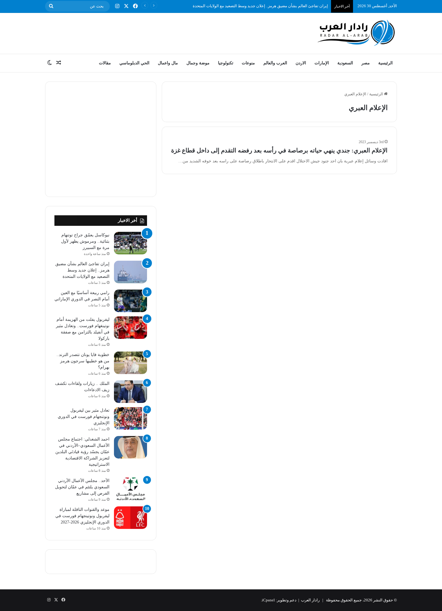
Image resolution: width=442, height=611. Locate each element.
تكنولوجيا (225, 63)
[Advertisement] (160, 32)
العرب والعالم (275, 63)
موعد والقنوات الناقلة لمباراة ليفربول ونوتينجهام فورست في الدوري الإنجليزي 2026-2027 (82, 515)
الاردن (301, 63)
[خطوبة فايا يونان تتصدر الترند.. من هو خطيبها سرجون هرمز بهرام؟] (130, 363)
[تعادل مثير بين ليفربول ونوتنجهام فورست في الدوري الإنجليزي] (130, 418)
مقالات (105, 63)
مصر (365, 63)
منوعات (248, 63)
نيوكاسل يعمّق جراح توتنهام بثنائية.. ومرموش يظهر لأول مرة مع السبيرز (85, 241)
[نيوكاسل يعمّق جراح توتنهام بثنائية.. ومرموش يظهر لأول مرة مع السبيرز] (130, 243)
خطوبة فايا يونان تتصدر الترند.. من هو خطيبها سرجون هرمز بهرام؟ (83, 361)
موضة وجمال (198, 63)
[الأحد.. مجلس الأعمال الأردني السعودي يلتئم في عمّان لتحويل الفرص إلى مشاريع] (130, 488)
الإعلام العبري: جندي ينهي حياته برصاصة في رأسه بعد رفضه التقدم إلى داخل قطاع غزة (279, 150)
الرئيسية (385, 63)
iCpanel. (268, 600)
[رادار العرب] (356, 32)
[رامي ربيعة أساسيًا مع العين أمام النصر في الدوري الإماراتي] (130, 301)
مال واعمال (168, 63)
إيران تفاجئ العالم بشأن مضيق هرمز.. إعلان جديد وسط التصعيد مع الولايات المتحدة (260, 6)
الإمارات (322, 63)
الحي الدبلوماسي (134, 63)
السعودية (345, 63)
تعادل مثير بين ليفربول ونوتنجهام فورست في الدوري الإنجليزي (83, 416)
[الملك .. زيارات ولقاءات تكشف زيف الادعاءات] (130, 391)
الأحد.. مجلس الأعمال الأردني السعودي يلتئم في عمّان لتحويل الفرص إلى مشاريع (82, 487)
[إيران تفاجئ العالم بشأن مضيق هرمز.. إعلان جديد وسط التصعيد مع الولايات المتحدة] (130, 272)
